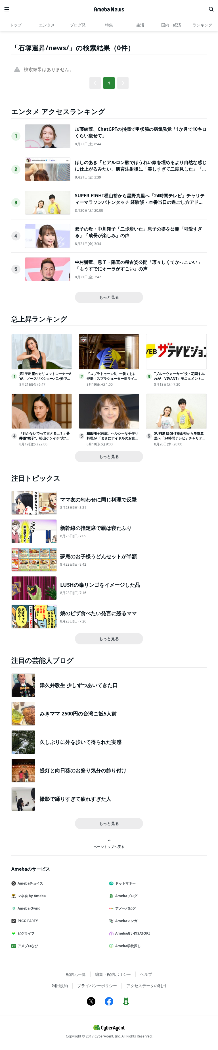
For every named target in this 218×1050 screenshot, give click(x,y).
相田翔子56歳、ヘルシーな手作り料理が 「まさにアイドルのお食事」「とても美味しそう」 (112, 438)
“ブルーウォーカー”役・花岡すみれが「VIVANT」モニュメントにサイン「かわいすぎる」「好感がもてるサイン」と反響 (179, 380)
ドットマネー (125, 883)
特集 (109, 25)
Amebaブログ (126, 895)
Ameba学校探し (128, 945)
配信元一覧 (76, 974)
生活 (140, 25)
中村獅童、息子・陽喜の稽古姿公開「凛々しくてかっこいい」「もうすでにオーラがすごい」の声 (138, 265)
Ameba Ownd (29, 908)
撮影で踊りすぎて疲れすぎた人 (75, 798)
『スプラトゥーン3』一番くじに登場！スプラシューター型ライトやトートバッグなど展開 (112, 378)
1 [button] (109, 83)
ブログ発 (78, 25)
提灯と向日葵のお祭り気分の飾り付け (83, 770)
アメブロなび (28, 945)
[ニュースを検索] (211, 9)
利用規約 (60, 985)
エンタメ (47, 25)
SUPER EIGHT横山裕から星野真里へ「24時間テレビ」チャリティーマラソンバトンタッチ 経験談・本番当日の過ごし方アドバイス (140, 201)
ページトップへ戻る (109, 846)
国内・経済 (171, 25)
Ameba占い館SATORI (132, 933)
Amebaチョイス (30, 883)
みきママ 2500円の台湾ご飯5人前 (78, 713)
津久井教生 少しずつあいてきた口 (79, 685)
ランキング (202, 25)
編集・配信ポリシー (113, 974)
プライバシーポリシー (97, 985)
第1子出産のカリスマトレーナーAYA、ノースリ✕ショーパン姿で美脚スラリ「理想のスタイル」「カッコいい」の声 (45, 380)
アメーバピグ (125, 908)
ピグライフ (26, 933)
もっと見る (109, 297)
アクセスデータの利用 (146, 985)
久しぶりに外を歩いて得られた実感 (80, 741)
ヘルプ (146, 974)
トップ (16, 25)
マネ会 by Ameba (32, 895)
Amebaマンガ (126, 920)
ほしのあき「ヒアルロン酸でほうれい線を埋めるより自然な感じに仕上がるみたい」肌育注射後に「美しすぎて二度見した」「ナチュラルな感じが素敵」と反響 (141, 168)
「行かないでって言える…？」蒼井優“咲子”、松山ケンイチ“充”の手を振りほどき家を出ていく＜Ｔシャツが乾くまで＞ (44, 440)
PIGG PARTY (28, 920)
